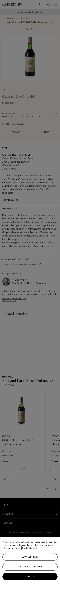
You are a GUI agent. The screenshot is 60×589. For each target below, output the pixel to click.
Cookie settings (30, 557)
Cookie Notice (29, 548)
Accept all (29, 576)
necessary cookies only (30, 567)
